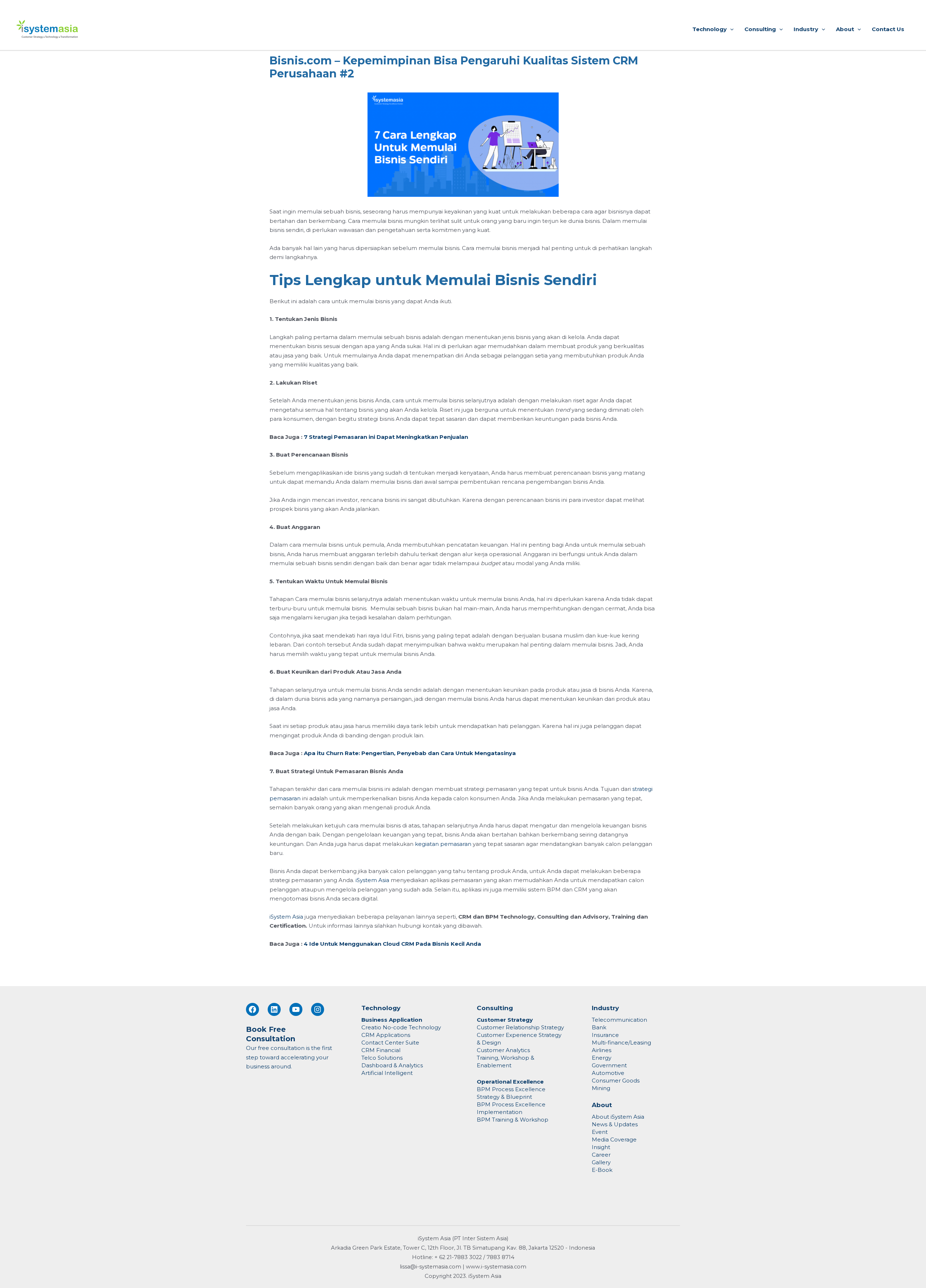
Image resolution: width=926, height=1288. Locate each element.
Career (601, 1154)
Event (600, 1131)
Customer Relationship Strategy (520, 1027)
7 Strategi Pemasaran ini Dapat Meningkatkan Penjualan (386, 436)
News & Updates (615, 1124)
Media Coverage (614, 1139)
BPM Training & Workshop (512, 1119)
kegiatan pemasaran (443, 843)
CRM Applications (385, 1034)
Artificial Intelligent (387, 1072)
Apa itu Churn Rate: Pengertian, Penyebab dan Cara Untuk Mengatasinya (410, 753)
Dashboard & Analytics (392, 1065)
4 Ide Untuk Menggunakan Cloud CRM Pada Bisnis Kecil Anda (392, 943)
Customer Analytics (503, 1050)
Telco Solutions (382, 1057)
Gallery (601, 1162)
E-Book (602, 1169)
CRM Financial (380, 1050)
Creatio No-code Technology (401, 1027)
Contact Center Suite (390, 1042)
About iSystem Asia (618, 1116)
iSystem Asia (372, 880)
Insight (601, 1147)
